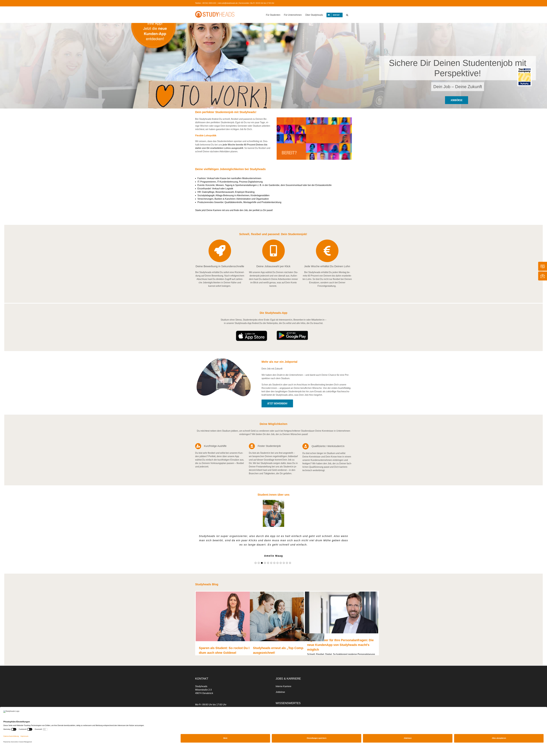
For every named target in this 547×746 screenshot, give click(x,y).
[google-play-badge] (292, 332)
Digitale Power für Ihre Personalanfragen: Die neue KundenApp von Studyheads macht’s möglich (340, 644)
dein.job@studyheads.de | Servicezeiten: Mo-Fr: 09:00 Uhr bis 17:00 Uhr (246, 3)
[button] (347, 15)
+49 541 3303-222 (209, 3)
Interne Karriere (283, 686)
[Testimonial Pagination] (255, 563)
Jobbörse (280, 692)
